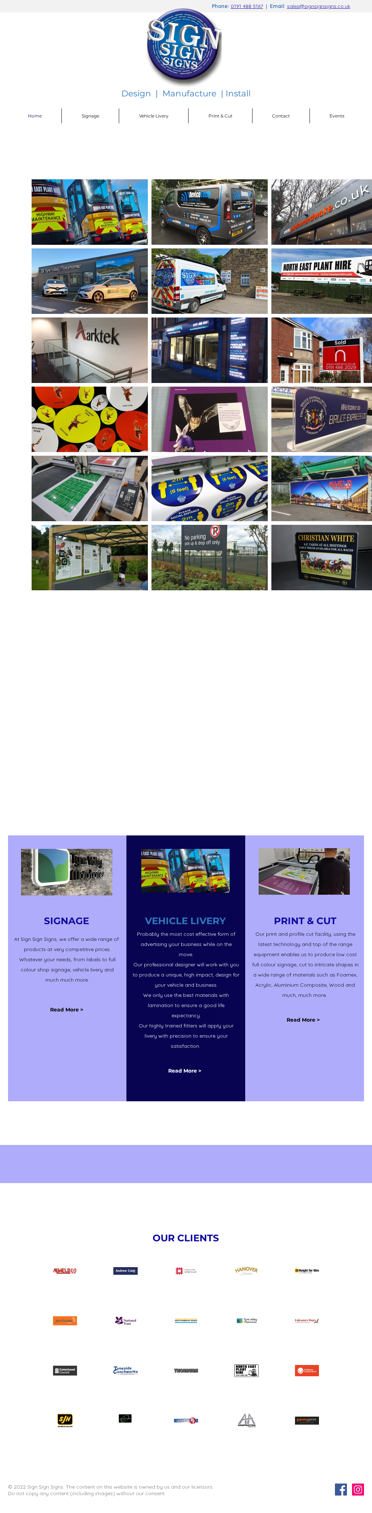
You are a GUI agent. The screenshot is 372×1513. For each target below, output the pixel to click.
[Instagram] (358, 1490)
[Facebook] (341, 1490)
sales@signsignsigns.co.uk (318, 6)
